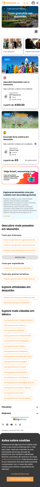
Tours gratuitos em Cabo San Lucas (18, 356)
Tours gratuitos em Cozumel (15, 367)
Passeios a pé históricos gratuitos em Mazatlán (21, 240)
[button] (12, 46)
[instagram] (3, 424)
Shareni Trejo (13, 150)
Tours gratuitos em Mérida (14, 330)
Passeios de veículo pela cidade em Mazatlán (21, 297)
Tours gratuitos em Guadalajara (16, 341)
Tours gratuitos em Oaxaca (14, 325)
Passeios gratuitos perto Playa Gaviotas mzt (21, 279)
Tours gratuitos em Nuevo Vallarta (17, 388)
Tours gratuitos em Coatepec (15, 362)
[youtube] (11, 424)
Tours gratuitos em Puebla (14, 346)
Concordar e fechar (20, 479)
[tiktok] (20, 424)
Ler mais (6, 216)
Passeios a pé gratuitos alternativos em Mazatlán (21, 245)
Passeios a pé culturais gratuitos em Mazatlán (21, 250)
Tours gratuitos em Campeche (16, 351)
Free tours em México (16, 9)
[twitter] (16, 424)
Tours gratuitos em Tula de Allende (17, 398)
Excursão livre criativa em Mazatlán (16, 138)
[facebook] (7, 424)
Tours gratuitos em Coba (13, 393)
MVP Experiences (15, 95)
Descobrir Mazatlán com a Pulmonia (16, 83)
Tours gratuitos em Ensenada (15, 372)
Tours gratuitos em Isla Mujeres (16, 377)
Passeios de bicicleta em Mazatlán (17, 268)
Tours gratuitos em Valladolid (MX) (17, 336)
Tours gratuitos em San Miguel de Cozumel (20, 382)
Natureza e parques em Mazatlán (17, 303)
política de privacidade (11, 459)
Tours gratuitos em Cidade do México (18, 320)
